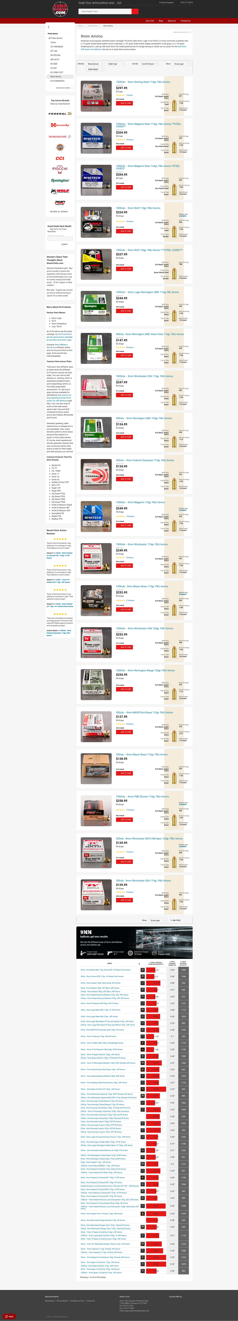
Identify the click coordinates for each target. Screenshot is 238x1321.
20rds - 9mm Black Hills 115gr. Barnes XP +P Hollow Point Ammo (105, 970)
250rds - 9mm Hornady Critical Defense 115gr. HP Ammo (102, 1105)
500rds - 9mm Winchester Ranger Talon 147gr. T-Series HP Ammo (106, 1229)
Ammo (109, 963)
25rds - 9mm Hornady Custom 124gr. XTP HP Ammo (101, 1122)
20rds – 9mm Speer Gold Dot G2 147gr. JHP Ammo (100, 1089)
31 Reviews (130, 600)
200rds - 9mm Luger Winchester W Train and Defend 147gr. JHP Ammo (108, 1025)
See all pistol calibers (63, 88)
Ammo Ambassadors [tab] (181, 32)
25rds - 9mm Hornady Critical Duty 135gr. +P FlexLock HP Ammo (105, 1108)
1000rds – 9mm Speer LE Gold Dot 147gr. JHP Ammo (101, 1273)
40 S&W (53, 63)
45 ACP (53, 68)
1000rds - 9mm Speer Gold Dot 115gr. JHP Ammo (100, 1266)
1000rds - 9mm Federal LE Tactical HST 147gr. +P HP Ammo (104, 1193)
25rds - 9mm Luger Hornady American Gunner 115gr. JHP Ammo (106, 1137)
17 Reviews (130, 810)
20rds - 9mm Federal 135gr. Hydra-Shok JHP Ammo (100, 983)
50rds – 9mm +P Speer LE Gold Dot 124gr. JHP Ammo (101, 1232)
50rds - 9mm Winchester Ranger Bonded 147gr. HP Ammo (103, 1220)
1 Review (129, 95)
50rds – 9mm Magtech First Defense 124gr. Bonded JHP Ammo (105, 1257)
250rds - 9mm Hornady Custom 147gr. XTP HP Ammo (101, 1132)
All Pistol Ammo (55, 38)
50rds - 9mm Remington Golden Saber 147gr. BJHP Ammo (103, 1159)
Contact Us (90, 1301)
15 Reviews (130, 516)
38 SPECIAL (55, 55)
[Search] (135, 11)
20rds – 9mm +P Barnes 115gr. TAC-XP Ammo (98, 1036)
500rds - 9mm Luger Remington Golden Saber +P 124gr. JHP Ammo (107, 1145)
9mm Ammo (55, 76)
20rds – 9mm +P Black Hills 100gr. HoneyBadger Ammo (102, 1043)
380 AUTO (54, 59)
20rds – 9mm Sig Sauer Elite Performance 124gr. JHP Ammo (104, 1083)
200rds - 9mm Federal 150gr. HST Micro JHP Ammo (100, 992)
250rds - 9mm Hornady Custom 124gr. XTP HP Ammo (101, 1125)
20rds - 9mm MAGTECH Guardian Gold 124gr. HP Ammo (102, 1030)
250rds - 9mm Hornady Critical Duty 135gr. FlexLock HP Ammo (105, 1118)
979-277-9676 (127, 1306)
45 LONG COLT (56, 72)
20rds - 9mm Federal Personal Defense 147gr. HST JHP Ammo (104, 995)
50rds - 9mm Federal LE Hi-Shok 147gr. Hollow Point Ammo (103, 1169)
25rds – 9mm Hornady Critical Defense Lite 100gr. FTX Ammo (104, 1150)
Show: (168, 64)
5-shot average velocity (183, 963)
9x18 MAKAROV (57, 80)
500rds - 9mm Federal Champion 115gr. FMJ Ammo (59, 633)
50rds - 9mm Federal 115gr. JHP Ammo (96, 1162)
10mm (53, 42)
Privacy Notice (62, 1301)
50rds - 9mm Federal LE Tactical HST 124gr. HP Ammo (101, 1183)
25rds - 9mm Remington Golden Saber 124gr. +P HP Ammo (103, 1142)
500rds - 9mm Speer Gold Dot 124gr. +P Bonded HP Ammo (103, 1058)
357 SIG (53, 51)
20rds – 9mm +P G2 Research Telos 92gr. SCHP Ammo (102, 1050)
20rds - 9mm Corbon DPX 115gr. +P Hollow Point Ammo (102, 976)
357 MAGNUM (56, 46)
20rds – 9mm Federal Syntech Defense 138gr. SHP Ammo (103, 1076)
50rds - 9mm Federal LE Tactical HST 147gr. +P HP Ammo (103, 1189)
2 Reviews (130, 221)
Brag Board (49, 1301)
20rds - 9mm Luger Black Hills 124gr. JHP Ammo (99, 1017)
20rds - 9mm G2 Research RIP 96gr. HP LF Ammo (100, 1003)
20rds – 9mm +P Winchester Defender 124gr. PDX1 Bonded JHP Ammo (108, 1063)
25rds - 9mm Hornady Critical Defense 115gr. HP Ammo (102, 1101)
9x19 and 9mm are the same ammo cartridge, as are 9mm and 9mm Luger (60, 337)
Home (80, 26)
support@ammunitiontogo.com (137, 1311)
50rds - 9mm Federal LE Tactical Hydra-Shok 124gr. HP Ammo (104, 1203)
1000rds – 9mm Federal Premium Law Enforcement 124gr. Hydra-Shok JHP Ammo (110, 1208)
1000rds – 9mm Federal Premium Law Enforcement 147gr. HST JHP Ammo (109, 1200)
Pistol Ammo (93, 26)
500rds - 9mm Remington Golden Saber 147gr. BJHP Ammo (103, 1155)
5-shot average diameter (172, 963)
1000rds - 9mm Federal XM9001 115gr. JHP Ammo (100, 1166)
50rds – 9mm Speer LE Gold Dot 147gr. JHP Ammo (100, 1269)
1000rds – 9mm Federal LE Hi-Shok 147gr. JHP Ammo (101, 1173)
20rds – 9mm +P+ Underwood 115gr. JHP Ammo (58, 580)
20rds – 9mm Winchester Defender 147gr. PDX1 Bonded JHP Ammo (107, 1094)
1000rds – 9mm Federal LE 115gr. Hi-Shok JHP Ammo (101, 1252)
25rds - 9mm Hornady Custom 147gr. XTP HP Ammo (101, 1129)
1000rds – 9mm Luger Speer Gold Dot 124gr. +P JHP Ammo (104, 1236)
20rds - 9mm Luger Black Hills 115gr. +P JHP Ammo (100, 1010)
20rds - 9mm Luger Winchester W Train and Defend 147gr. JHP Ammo (107, 1021)
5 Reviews (130, 139)
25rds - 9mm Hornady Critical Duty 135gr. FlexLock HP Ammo (104, 1115)
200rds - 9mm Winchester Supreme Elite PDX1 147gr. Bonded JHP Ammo (109, 1098)
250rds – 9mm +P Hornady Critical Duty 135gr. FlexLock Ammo (105, 1111)
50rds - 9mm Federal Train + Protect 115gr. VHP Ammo (102, 1214)
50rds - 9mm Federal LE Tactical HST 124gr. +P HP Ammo (103, 1178)
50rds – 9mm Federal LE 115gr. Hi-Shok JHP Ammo (100, 1249)
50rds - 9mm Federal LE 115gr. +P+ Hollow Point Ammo (60, 605)
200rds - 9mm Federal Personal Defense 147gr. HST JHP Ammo (105, 998)
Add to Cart (125, 103)
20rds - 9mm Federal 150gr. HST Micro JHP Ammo (100, 988)
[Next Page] (189, 920)
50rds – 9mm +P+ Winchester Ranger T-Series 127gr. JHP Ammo (105, 1244)
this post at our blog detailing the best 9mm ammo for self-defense (59, 398)
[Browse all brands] (71, 212)
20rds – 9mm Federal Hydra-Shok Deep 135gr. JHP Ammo (103, 1070)
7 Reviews (130, 852)
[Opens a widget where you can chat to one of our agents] (9, 1317)
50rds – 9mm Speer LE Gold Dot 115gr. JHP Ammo (100, 1262)
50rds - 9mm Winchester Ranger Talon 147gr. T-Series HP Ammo (105, 1225)
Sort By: (135, 64)
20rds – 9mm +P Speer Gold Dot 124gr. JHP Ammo (100, 1055)
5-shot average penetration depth (155, 963)
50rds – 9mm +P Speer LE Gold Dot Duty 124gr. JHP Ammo (103, 1239)
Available (182, 216)
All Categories (49, 27)
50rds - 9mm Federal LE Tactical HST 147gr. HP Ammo (101, 1196)
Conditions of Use (77, 1301)
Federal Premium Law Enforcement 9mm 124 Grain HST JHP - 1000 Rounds (110, 1186)
